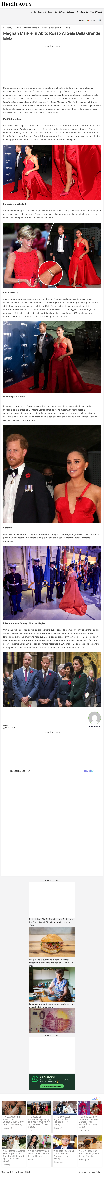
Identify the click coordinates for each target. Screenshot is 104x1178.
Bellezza (70, 12)
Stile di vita (60, 12)
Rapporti (42, 12)
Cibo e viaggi (96, 12)
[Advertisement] (52, 65)
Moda (33, 12)
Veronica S (94, 726)
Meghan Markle (10, 728)
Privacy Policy (94, 1172)
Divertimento (82, 12)
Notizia (81, 20)
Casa (50, 12)
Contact (83, 1172)
